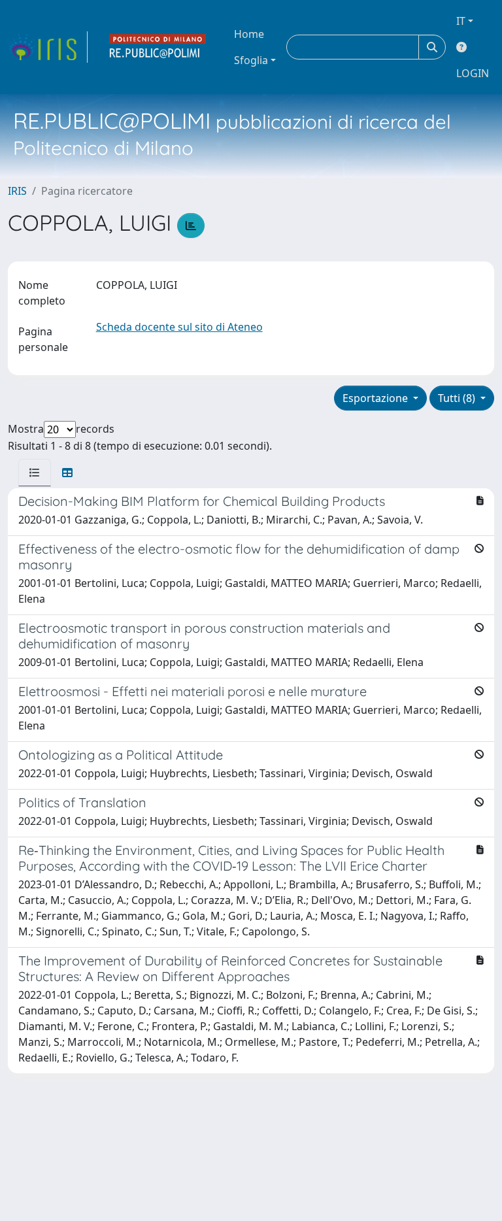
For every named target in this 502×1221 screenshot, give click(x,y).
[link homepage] (48, 47)
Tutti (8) (458, 398)
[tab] (34, 472)
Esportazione (376, 398)
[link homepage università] (158, 47)
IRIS (17, 191)
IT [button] (460, 21)
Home (249, 34)
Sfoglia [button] (251, 60)
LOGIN (472, 73)
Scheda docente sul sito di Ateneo (179, 327)
